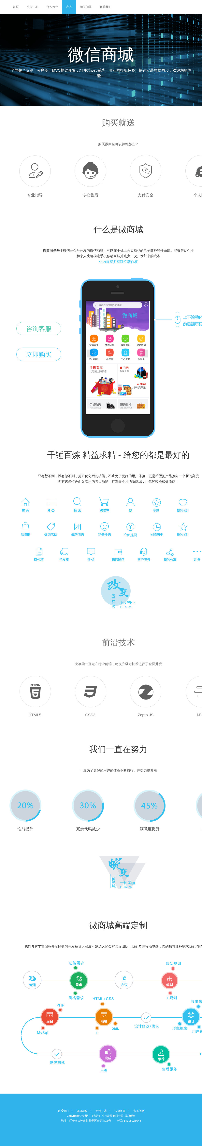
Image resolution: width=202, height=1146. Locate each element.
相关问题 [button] (86, 7)
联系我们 (63, 1110)
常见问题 (138, 1110)
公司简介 (82, 1110)
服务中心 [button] (32, 7)
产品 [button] (69, 7)
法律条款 (119, 1110)
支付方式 (101, 1110)
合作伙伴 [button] (52, 7)
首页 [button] (16, 7)
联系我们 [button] (105, 7)
